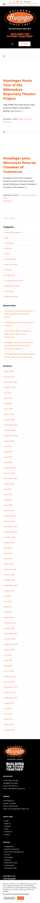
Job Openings (9, 275)
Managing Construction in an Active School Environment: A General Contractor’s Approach (18, 345)
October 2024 (9, 430)
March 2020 (9, 671)
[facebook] (10, 1)
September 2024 (11, 435)
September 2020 (11, 644)
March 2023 (9, 510)
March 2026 (9, 371)
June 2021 (8, 601)
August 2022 (9, 542)
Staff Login (27, 2)
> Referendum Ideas (10, 863)
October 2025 (9, 387)
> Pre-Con (6, 855)
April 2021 (8, 612)
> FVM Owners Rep (10, 868)
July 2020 (8, 655)
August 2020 (9, 649)
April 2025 (8, 409)
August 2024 (9, 441)
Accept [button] (20, 898)
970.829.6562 (13, 806)
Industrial (8, 270)
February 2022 (10, 569)
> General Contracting (11, 849)
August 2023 (9, 484)
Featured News (10, 259)
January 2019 (9, 730)
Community (27, 119)
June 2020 (8, 660)
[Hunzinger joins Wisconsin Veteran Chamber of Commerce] (20, 142)
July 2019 (8, 708)
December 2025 (10, 382)
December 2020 (10, 633)
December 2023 (10, 478)
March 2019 (9, 724)
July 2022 (8, 548)
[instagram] (14, 1)
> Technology (8, 857)
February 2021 (10, 623)
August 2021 (9, 591)
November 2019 (10, 687)
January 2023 (9, 521)
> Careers (6, 834)
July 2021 (8, 596)
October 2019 (9, 692)
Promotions (9, 291)
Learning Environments (13, 280)
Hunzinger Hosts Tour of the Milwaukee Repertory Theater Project (19, 89)
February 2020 (10, 676)
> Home (6, 821)
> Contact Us (7, 832)
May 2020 (8, 665)
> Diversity (7, 860)
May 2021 (8, 607)
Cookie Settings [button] (9, 898)
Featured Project (11, 264)
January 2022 (9, 575)
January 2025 (9, 419)
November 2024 (10, 425)
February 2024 (10, 468)
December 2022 (10, 526)
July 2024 (8, 446)
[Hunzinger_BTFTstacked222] (15, 746)
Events (7, 254)
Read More (7, 122)
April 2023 (8, 505)
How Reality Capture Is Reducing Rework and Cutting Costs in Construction (17, 334)
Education (8, 248)
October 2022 (9, 537)
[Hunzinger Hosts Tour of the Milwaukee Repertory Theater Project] (20, 65)
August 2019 (9, 703)
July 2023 (8, 489)
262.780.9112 (13, 786)
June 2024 (8, 451)
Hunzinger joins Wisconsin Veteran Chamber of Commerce (19, 165)
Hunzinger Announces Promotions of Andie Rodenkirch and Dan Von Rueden (19, 314)
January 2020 (9, 682)
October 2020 (9, 639)
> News (5, 829)
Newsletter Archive (12, 286)
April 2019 (8, 719)
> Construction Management (13, 852)
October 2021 (9, 580)
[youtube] (17, 1)
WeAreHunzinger (11, 296)
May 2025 (8, 403)
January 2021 (9, 628)
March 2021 (9, 617)
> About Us (7, 824)
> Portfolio (6, 826)
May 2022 (8, 558)
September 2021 (11, 585)
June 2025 (8, 398)
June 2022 (8, 553)
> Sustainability (8, 865)
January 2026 (9, 377)
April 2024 (8, 462)
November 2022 (10, 532)
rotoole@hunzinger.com (16, 788)
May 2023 (8, 500)
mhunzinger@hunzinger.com (18, 809)
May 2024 (8, 457)
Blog (20, 119)
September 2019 (11, 698)
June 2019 (8, 714)
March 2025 (9, 414)
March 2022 (9, 564)
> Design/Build (8, 846)
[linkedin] (21, 1)
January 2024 (9, 473)
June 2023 (8, 494)
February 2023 (10, 516)
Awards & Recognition (13, 232)
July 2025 (8, 393)
